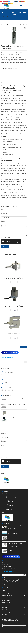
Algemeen (4, 590)
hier (4, 155)
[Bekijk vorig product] (2, 24)
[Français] (13, 1)
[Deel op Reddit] (16, 580)
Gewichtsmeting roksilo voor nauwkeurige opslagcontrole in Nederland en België (11, 620)
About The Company (8, 562)
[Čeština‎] (2, 1)
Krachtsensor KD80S (14, 334)
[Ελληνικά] (18, 1)
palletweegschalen (20, 179)
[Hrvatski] (1, 1)
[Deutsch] (16, 1)
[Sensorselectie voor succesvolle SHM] (4, 532)
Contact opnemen (10, 352)
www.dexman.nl (9, 509)
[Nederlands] (6, 1)
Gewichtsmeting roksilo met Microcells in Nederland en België (13, 623)
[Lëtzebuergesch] (1, 3)
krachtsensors (12, 181)
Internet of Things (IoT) (7, 612)
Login (2, 473)
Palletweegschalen (6, 600)
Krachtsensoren (5, 607)
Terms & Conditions (7, 566)
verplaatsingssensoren (17, 183)
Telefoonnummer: (5, 217)
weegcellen (5, 179)
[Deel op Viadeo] (22, 580)
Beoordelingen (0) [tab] (14, 79)
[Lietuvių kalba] (24, 1)
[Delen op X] (2, 390)
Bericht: (3, 225)
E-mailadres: (4, 213)
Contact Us (6, 564)
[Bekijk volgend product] (26, 24)
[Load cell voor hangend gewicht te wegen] (4, 545)
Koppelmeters (5, 614)
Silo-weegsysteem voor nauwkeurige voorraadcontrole (14, 626)
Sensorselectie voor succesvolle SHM (16, 532)
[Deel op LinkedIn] (12, 390)
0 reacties (14, 528)
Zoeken (3, 344)
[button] (25, 28)
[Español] (11, 3)
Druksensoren (11, 550)
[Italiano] (21, 1)
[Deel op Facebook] (6, 390)
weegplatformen (12, 179)
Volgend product (21, 24)
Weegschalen (5, 597)
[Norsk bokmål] (2, 3)
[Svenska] (13, 3)
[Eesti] (9, 1)
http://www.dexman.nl (9, 383)
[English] (7, 1)
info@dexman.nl (8, 380)
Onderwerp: (4, 221)
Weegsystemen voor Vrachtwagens (9, 617)
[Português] (6, 3)
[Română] (7, 3)
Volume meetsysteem (7, 593)
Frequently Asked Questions (9, 568)
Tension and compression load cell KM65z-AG (14, 278)
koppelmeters (18, 181)
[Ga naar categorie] (25, 362)
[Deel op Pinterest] (9, 390)
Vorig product (6, 24)
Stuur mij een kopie (7, 237)
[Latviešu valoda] (23, 1)
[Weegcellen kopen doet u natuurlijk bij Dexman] (4, 538)
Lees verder (14, 282)
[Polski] (4, 3)
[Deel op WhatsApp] (3, 583)
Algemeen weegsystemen (7, 595)
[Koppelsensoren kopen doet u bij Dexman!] (4, 527)
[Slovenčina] (9, 3)
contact (9, 206)
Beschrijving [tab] (14, 76)
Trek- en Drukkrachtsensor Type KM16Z (14, 306)
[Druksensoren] (4, 551)
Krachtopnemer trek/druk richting (12, 68)
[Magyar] (19, 1)
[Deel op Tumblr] (19, 580)
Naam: (3, 209)
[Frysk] (14, 1)
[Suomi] (11, 1)
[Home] (3, 16)
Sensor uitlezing (5, 609)
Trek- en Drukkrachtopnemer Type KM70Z (17, 16)
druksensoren (8, 183)
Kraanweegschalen (6, 602)
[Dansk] (4, 1)
